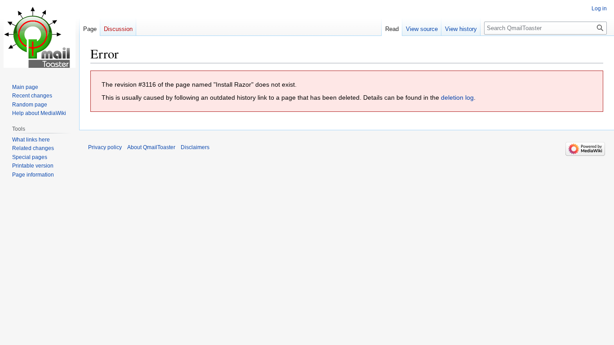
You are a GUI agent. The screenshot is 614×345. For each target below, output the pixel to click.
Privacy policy (105, 147)
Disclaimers (195, 147)
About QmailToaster (151, 147)
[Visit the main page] (40, 36)
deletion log (457, 97)
